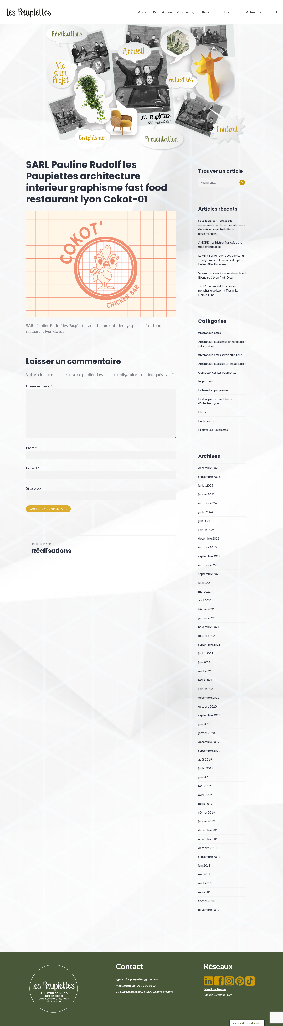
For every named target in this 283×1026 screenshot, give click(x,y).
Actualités (253, 12)
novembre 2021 (208, 627)
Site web (33, 488)
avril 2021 (205, 671)
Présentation (162, 12)
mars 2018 (205, 892)
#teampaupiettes (209, 332)
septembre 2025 (209, 476)
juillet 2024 (205, 512)
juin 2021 (204, 662)
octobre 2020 (207, 706)
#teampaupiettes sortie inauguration (222, 363)
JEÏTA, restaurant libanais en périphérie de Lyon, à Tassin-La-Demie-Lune (218, 290)
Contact (271, 12)
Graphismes (233, 12)
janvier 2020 (206, 733)
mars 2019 (205, 803)
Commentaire (39, 386)
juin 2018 (204, 865)
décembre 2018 (208, 830)
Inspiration (205, 381)
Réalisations (211, 12)
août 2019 (205, 759)
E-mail (32, 468)
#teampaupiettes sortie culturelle (220, 355)
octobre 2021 (207, 635)
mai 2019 (204, 786)
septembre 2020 (209, 715)
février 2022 (206, 609)
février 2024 (206, 529)
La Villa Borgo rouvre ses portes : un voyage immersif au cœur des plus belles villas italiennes (221, 260)
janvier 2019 (206, 821)
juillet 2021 (205, 653)
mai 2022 (204, 591)
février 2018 (206, 900)
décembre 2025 (208, 467)
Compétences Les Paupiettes (217, 372)
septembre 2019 (209, 750)
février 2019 (206, 812)
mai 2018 (204, 874)
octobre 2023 (207, 547)
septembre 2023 (209, 556)
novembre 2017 (208, 909)
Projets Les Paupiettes (213, 429)
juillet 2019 (205, 768)
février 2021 (206, 688)
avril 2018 (205, 883)
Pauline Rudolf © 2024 (218, 995)
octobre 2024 (207, 503)
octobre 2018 (207, 847)
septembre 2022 (209, 574)
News (202, 412)
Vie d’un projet (187, 12)
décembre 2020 (208, 697)
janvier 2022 (206, 618)
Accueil (143, 12)
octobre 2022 (207, 565)
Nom (31, 447)
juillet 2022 (205, 582)
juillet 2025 (205, 485)
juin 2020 (204, 724)
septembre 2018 (209, 856)
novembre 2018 (208, 839)
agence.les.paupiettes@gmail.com (137, 979)
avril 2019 (205, 794)
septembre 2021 (209, 644)
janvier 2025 (206, 494)
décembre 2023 (208, 538)
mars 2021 (205, 680)
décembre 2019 (208, 741)
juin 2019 (204, 777)
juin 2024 (204, 521)
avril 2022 (205, 600)
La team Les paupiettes (213, 390)
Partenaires (206, 421)
